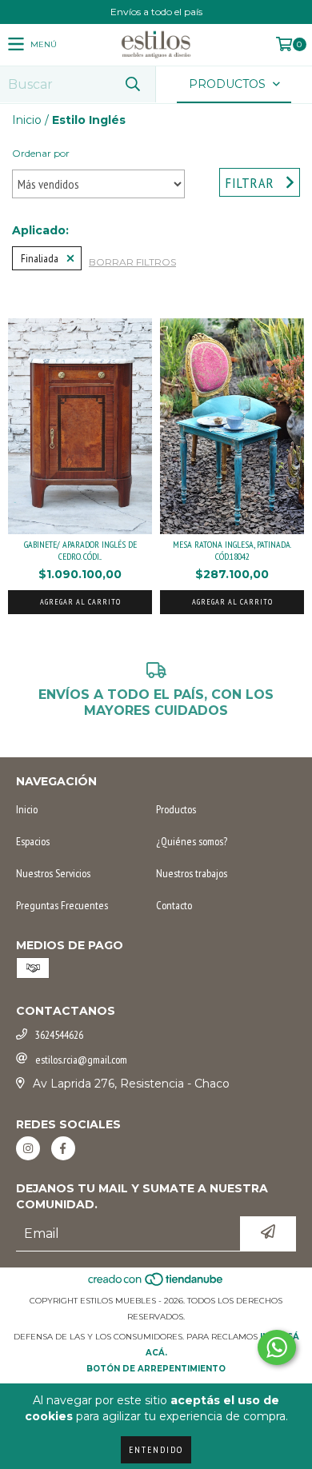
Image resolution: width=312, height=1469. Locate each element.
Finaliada (39, 258)
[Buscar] (132, 84)
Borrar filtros (132, 262)
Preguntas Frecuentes (62, 905)
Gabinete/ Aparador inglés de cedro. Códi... (80, 550)
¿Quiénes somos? (191, 841)
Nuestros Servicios (53, 873)
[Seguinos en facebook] (63, 1148)
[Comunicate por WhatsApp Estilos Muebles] (277, 1347)
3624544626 (59, 1035)
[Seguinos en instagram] (28, 1148)
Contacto (174, 905)
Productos (176, 809)
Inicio (27, 120)
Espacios (33, 841)
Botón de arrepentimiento (156, 1368)
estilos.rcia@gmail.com (81, 1059)
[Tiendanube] (156, 1284)
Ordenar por (41, 153)
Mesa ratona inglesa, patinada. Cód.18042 (232, 550)
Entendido (156, 1449)
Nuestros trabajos (191, 873)
